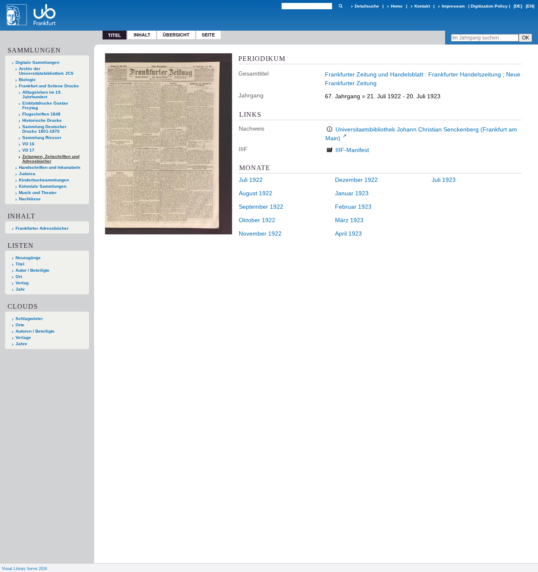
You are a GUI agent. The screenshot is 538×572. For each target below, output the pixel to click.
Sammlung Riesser (41, 137)
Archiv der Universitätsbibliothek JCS (46, 71)
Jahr (20, 289)
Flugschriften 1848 (41, 114)
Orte (20, 325)
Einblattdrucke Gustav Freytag (45, 105)
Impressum (453, 6)
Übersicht (176, 34)
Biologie (27, 79)
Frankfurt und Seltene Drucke (49, 86)
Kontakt (422, 6)
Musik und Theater (38, 192)
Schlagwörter (29, 318)
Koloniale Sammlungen (42, 186)
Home (397, 6)
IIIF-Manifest (352, 150)
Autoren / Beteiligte (35, 331)
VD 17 (28, 150)
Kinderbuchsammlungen (44, 180)
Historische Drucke (42, 120)
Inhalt (142, 34)
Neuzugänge (28, 257)
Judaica (27, 173)
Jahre (21, 343)
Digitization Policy (489, 6)
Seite (208, 34)
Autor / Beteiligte (33, 270)
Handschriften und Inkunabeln (49, 167)
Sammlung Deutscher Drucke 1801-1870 (44, 129)
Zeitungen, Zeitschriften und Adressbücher (50, 158)
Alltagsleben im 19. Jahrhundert (42, 94)
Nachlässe (30, 199)
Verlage (23, 337)
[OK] (340, 6)
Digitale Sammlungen (37, 62)
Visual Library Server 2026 (24, 568)
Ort (19, 276)
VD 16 (28, 144)
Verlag (22, 283)
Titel (20, 264)
